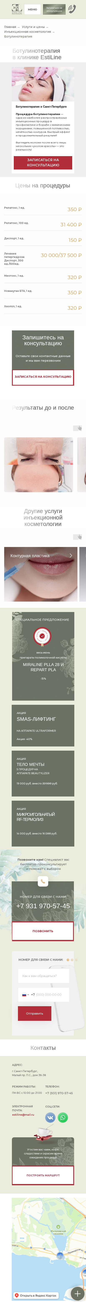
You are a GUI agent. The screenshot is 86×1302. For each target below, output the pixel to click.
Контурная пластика (29, 555)
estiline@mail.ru (23, 1114)
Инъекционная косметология (27, 32)
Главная (10, 27)
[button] (54, 9)
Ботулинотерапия (18, 36)
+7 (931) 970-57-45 (59, 1093)
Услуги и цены (33, 27)
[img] (17, 9)
